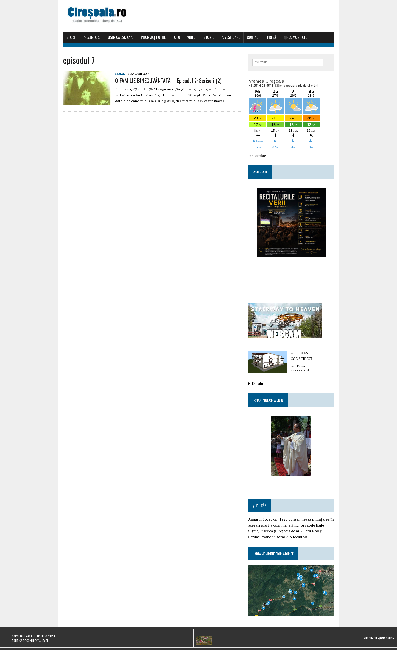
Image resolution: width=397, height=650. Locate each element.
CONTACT (253, 37)
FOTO (176, 37)
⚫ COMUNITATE (295, 37)
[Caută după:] (287, 61)
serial (120, 73)
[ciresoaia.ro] (198, 16)
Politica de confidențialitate (30, 640)
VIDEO (191, 37)
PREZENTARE (91, 37)
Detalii (257, 383)
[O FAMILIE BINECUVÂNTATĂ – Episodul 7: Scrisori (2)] (87, 101)
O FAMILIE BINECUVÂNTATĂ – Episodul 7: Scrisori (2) (168, 80)
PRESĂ (271, 37)
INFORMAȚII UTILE (153, 37)
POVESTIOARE (230, 37)
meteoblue (257, 155)
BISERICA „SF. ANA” (120, 37)
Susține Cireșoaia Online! (379, 638)
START (71, 37)
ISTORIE (208, 37)
